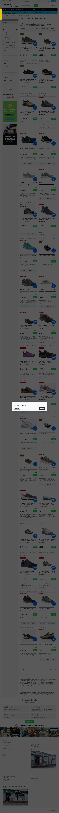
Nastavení (17, 408)
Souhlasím (42, 408)
